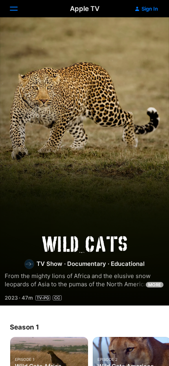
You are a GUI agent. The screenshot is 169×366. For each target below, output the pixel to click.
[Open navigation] (18, 8)
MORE (154, 284)
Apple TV (84, 9)
